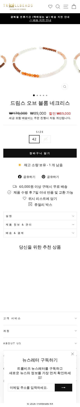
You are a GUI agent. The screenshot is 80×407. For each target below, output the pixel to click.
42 (34, 139)
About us (12, 343)
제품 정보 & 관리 (19, 224)
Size (40, 132)
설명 (9, 216)
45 (46, 139)
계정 (6, 331)
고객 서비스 (12, 318)
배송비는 (27, 118)
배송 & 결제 (15, 233)
